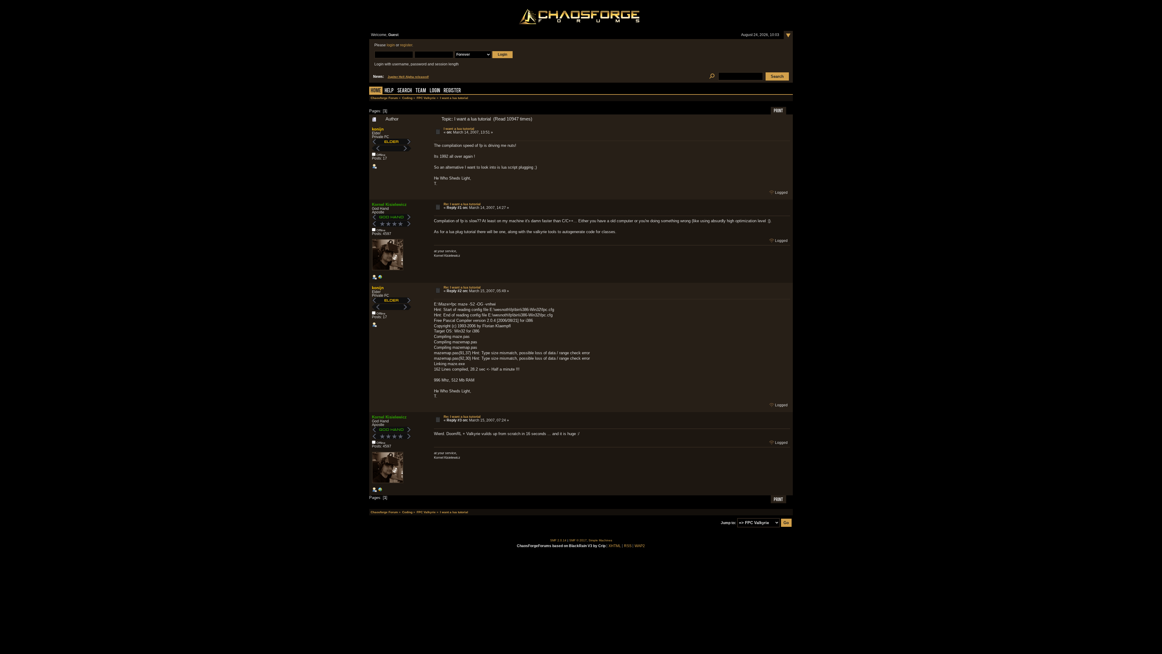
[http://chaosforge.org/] (380, 278)
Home (376, 91)
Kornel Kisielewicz (389, 204)
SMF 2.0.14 (558, 540)
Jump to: (728, 523)
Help (389, 91)
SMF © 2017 (578, 540)
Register (452, 91)
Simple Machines (600, 540)
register (406, 45)
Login (435, 91)
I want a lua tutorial (459, 128)
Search (404, 91)
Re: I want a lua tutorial (462, 204)
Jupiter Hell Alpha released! (408, 76)
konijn (378, 129)
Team (420, 91)
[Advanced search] (712, 76)
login (391, 45)
